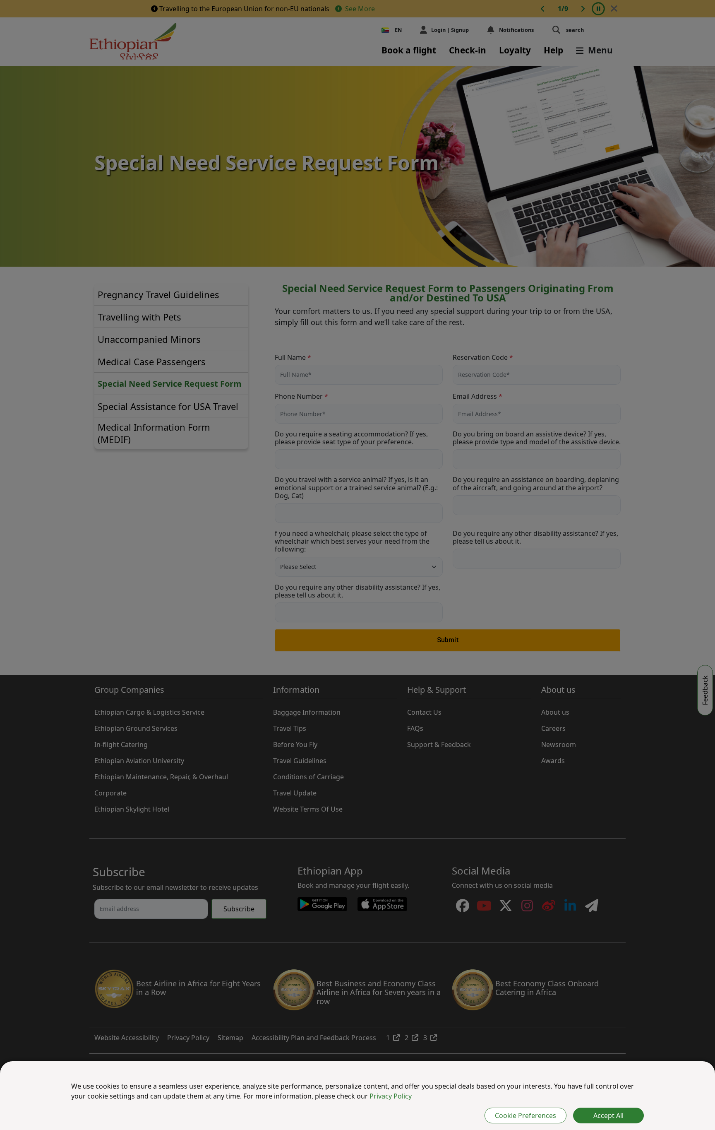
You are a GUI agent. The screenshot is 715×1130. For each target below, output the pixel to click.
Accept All (608, 1115)
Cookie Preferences (525, 1115)
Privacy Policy (390, 1096)
